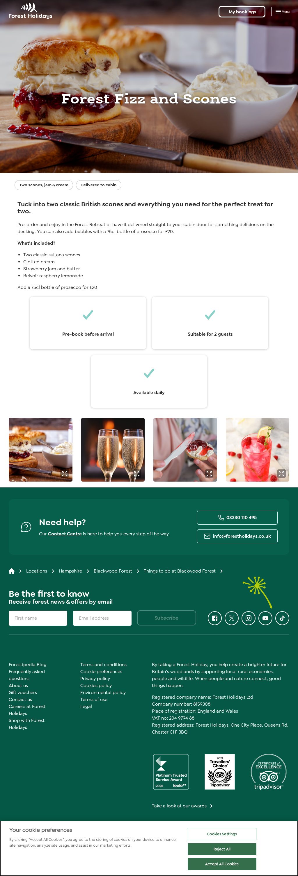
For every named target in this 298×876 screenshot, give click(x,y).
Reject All (222, 849)
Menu (286, 11)
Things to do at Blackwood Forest (180, 571)
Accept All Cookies (222, 864)
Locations (36, 571)
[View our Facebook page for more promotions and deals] (215, 618)
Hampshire (70, 571)
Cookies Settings (222, 834)
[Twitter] (232, 618)
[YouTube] (265, 618)
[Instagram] (249, 618)
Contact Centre (65, 534)
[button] (64, 473)
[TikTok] (282, 618)
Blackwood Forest (113, 571)
